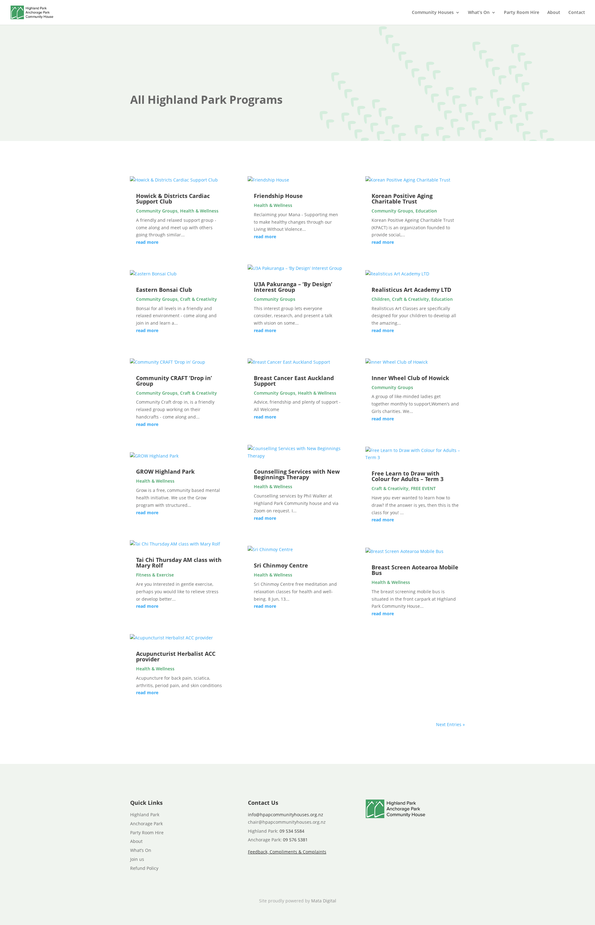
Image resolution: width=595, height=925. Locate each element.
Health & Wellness (199, 211)
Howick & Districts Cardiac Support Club (173, 198)
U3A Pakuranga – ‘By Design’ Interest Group (293, 286)
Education (426, 211)
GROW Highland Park (165, 471)
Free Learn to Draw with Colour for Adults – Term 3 (407, 476)
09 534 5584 (292, 831)
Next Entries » (450, 724)
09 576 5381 (295, 840)
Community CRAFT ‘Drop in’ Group (174, 380)
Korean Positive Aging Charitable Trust (402, 198)
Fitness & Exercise (155, 575)
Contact (576, 12)
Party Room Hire (521, 12)
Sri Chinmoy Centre (281, 565)
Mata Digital (323, 901)
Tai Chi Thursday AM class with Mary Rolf (179, 562)
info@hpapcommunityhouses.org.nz (285, 815)
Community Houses (433, 12)
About (553, 12)
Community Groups (157, 211)
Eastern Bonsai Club (164, 289)
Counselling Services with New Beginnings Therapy (297, 474)
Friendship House (278, 195)
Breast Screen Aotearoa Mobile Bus (415, 569)
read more (147, 242)
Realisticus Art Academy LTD (411, 289)
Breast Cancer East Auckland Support (294, 380)
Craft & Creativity (198, 299)
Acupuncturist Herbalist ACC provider (175, 656)
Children (381, 299)
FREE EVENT (423, 488)
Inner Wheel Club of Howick (410, 378)
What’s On (479, 12)
